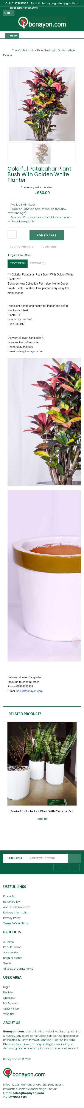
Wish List (8, 1014)
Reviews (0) (37, 263)
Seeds (7, 963)
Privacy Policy (12, 918)
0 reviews (26, 187)
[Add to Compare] (23, 821)
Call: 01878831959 (16, 3)
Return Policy (11, 902)
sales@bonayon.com (29, 351)
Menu (13, 35)
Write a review (43, 187)
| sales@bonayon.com (21, 7)
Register (8, 992)
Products (9, 896)
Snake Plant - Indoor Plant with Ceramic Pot (42, 811)
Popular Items (12, 947)
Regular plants (12, 958)
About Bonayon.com (16, 907)
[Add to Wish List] (15, 821)
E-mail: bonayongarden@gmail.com (55, 3)
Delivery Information (16, 912)
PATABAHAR (23, 255)
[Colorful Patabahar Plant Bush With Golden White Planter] (41, 153)
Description (17, 263)
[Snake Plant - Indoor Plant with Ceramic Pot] (42, 763)
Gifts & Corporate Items (18, 968)
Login (6, 987)
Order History (11, 1008)
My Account (10, 1003)
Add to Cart (46, 235)
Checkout (9, 998)
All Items (8, 941)
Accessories (11, 952)
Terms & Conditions (16, 923)
